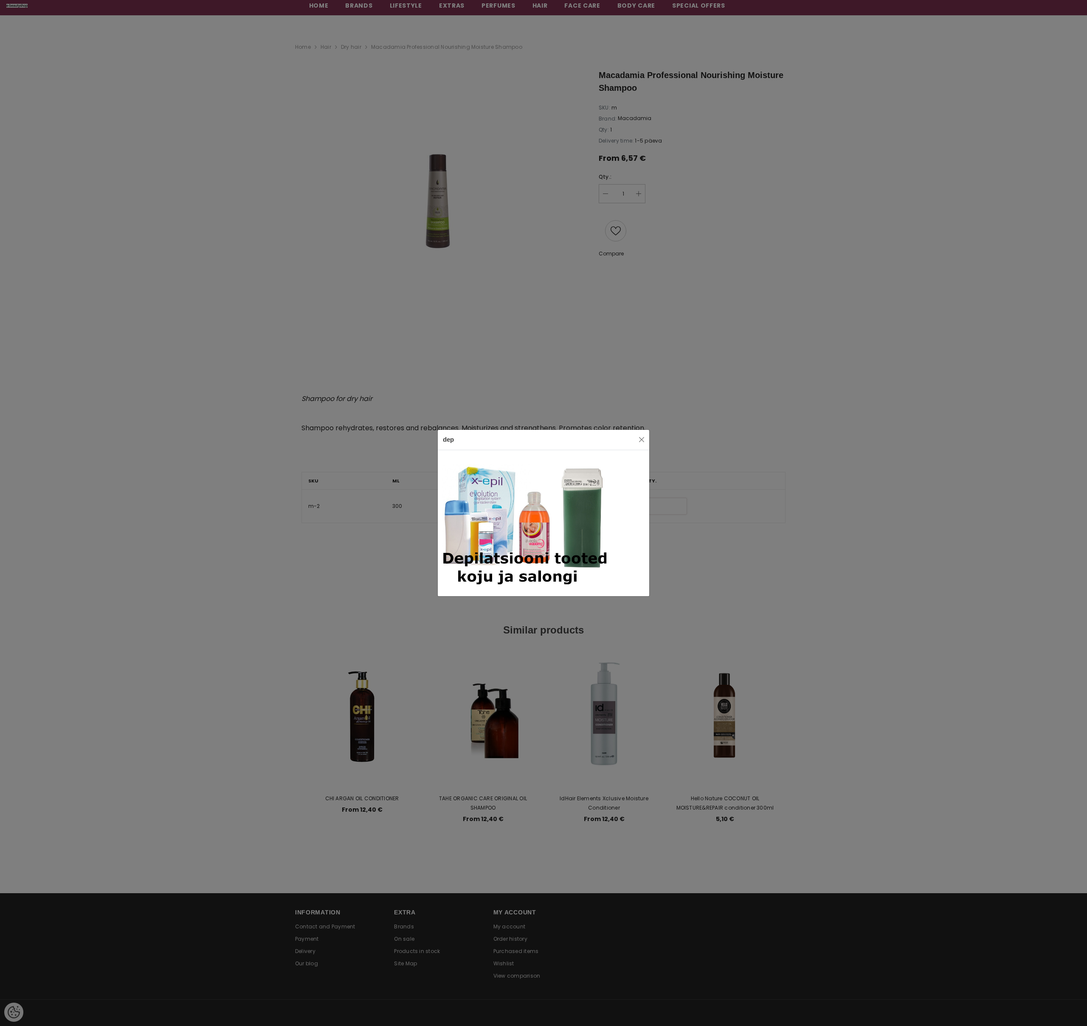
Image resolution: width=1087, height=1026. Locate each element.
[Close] (641, 440)
